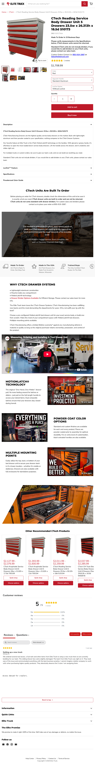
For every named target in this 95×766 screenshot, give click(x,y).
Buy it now (72, 115)
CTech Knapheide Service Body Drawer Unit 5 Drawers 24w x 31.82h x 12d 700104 (38, 570)
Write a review (86, 634)
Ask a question (75, 634)
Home (4, 12)
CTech (11, 12)
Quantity (54, 94)
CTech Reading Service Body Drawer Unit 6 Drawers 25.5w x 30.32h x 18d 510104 (63, 570)
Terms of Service (64, 759)
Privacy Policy (41, 759)
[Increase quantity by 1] (71, 99)
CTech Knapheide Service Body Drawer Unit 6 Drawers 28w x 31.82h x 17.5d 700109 (13, 570)
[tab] (22, 635)
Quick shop (13, 578)
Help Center (30, 759)
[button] (47, 124)
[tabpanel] (47, 655)
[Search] (84, 4)
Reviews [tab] (9, 635)
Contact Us (52, 759)
